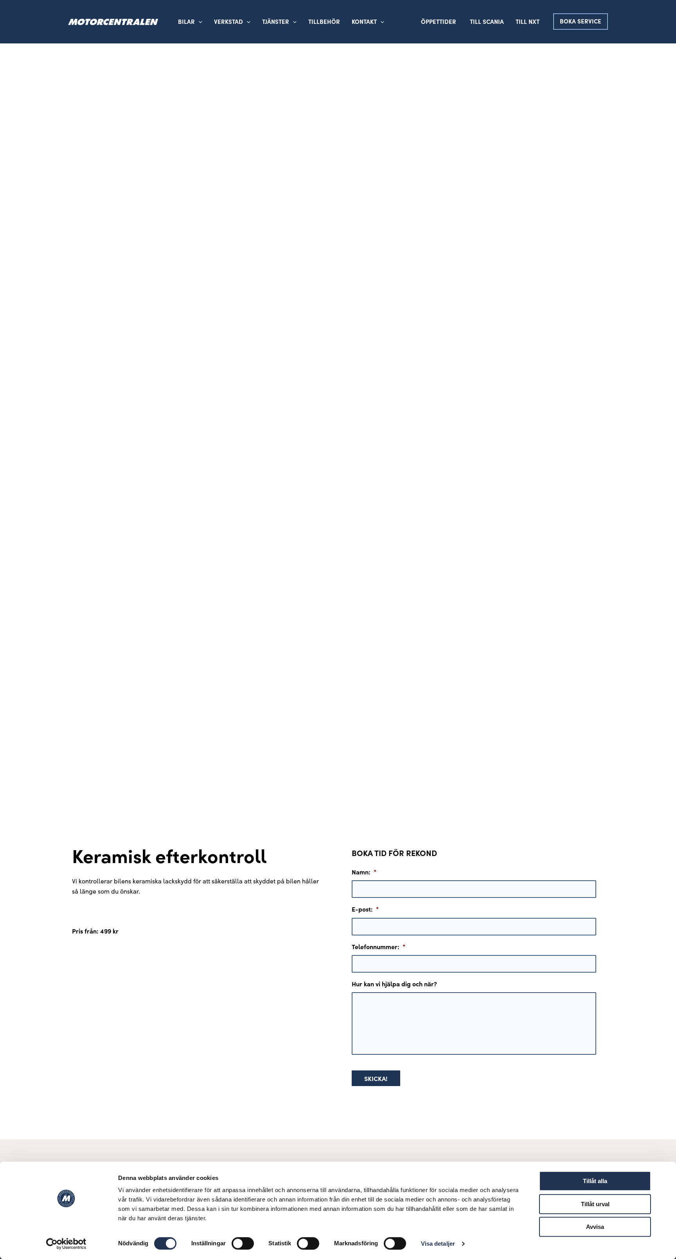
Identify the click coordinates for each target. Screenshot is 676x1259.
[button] (246, 21)
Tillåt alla (595, 1181)
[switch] (243, 1243)
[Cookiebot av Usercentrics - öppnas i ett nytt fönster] (66, 1244)
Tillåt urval (595, 1204)
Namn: (364, 872)
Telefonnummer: (379, 946)
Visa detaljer (438, 1243)
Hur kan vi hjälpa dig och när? (394, 984)
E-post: (365, 909)
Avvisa (595, 1226)
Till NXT (527, 21)
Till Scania (487, 21)
